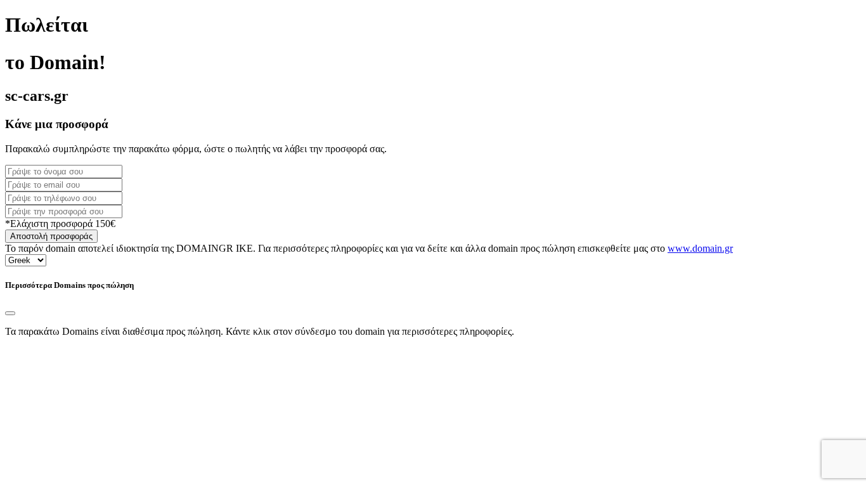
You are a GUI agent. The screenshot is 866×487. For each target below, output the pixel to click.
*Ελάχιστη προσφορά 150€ (60, 223)
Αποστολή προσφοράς (51, 236)
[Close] (10, 313)
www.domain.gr (700, 248)
